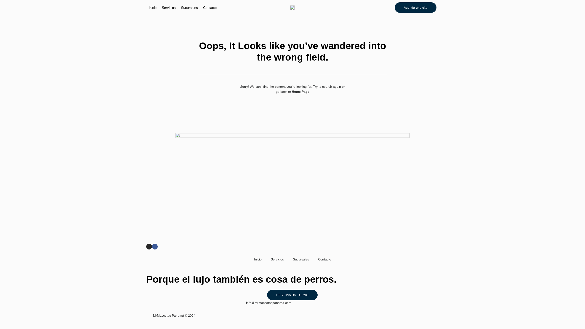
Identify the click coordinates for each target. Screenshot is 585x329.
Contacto (210, 8)
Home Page (300, 91)
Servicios (169, 8)
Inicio (153, 8)
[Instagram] (149, 246)
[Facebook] (155, 246)
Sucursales (189, 8)
